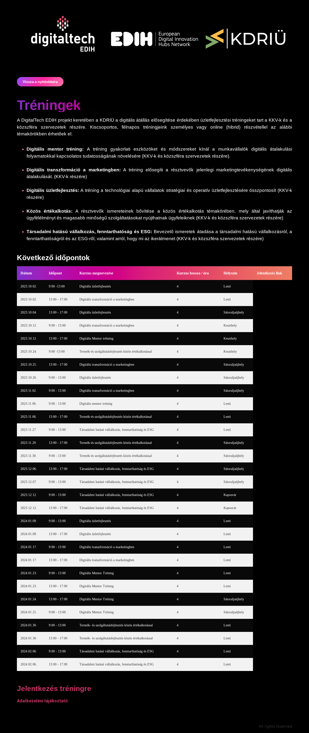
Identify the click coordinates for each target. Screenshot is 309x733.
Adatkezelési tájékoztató (42, 700)
